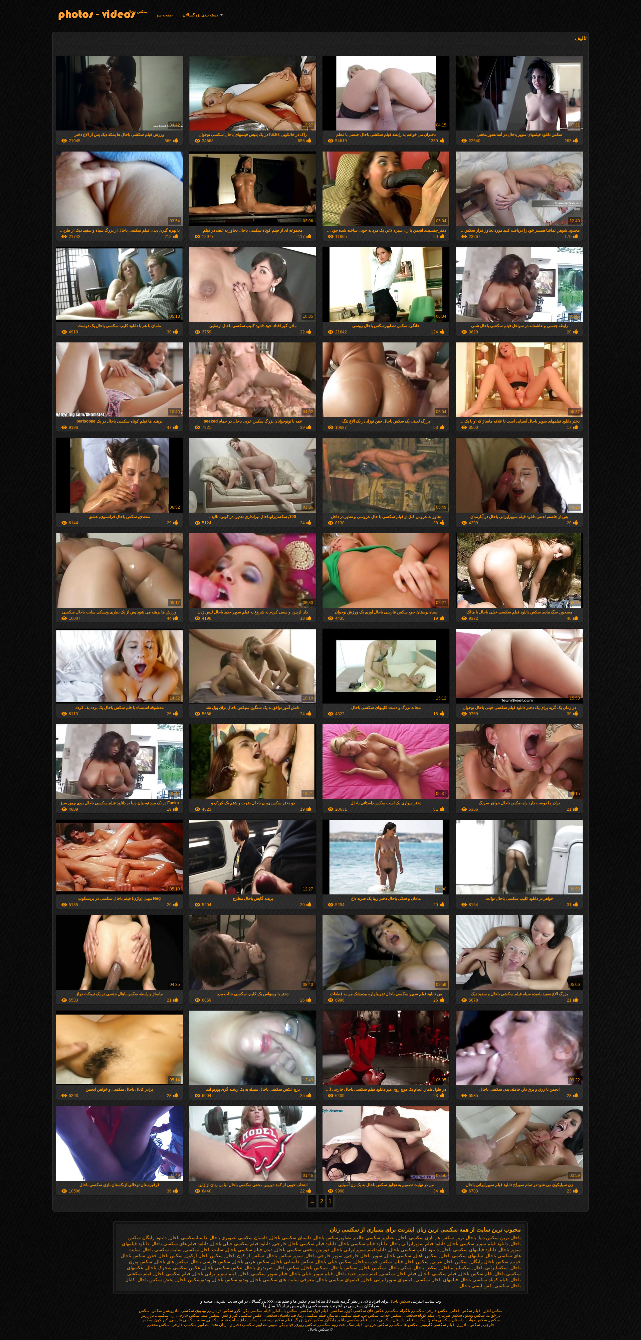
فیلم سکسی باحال (172, 1273)
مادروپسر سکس (165, 1310)
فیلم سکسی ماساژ (344, 1315)
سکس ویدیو (474, 1315)
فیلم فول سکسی (314, 1310)
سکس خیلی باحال (334, 1261)
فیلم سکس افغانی (465, 1310)
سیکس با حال (344, 1267)
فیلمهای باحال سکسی (436, 1279)
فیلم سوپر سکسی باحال (263, 1273)
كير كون (161, 1320)
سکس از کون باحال (244, 1255)
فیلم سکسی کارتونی (437, 1324)
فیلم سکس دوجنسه (275, 1320)
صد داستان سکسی (280, 1315)
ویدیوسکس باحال (193, 1279)
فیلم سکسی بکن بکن (253, 1310)
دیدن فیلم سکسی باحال (249, 1249)
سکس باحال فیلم (412, 1261)
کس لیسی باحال (476, 1285)
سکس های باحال (171, 1261)
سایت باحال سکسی (203, 1249)
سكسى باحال (398, 1255)
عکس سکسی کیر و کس (241, 1315)
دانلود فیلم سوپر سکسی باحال (478, 1243)
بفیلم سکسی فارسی (187, 1320)
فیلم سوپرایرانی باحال (215, 1273)
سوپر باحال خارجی (363, 1255)
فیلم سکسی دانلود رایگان (346, 1320)
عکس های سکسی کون (364, 1310)
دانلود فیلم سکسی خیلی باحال (240, 1243)
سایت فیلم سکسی (223, 1320)
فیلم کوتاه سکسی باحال (484, 1279)
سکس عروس (376, 1324)
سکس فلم (210, 1315)
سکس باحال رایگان (489, 1261)
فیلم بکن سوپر (281, 1324)
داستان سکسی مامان (445, 1320)
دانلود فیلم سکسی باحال (363, 1243)
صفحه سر (164, 15)
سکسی (337, 1310)
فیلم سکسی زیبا (312, 1315)
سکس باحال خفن (165, 1255)
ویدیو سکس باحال (230, 1279)
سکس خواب (476, 1320)
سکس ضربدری (449, 1315)
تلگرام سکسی (398, 1310)
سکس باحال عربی (449, 1261)
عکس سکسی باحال (222, 1267)
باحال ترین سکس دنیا (500, 1237)
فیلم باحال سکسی (398, 1273)
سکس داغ (249, 1320)
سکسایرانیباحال (455, 1267)
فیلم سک (355, 1324)
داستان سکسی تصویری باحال (238, 1237)
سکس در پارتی (220, 1310)
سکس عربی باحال (251, 1261)
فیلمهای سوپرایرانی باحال (387, 1279)
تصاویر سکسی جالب (374, 1237)
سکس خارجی (188, 1315)
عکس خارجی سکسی (430, 1310)
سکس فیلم (415, 1320)
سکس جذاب (391, 1315)
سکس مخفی (159, 1324)
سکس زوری (305, 1324)
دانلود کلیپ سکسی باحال (414, 1249)
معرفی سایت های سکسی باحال (282, 1279)
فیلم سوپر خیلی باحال (311, 1273)
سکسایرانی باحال (490, 1267)
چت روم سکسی (331, 1324)
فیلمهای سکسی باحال (338, 1279)
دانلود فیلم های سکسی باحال (180, 1243)
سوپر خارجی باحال (324, 1255)
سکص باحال (426, 1267)
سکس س (370, 1315)
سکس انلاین (492, 1310)
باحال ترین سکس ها (456, 1237)
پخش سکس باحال (156, 1279)
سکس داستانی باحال (292, 1261)
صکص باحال (287, 1267)
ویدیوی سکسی (193, 1310)
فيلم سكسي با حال (437, 1273)
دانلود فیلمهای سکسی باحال (468, 1249)
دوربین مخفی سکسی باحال (302, 1249)
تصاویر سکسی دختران (247, 1324)
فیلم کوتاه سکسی (419, 1315)
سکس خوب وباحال (373, 1261)
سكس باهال (426, 1255)
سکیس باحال (373, 1267)
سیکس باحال (315, 1267)
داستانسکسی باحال (188, 1237)
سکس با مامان (285, 1310)
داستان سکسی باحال (290, 1237)
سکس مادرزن (468, 1324)
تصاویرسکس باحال (332, 1237)
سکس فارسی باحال (210, 1261)
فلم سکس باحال (475, 1273)
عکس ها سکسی (404, 1324)
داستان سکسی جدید (387, 1320)
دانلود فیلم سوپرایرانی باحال (417, 1243)
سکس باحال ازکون (204, 1255)
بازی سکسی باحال (415, 1237)
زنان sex (218, 1324)
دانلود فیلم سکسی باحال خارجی (304, 1243)
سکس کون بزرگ (308, 1320)
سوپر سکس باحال (285, 1255)
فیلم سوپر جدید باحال (357, 1273)
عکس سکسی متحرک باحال (173, 1267)
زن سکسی (165, 1315)
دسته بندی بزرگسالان (200, 15)
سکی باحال (400, 1267)
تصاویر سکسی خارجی (190, 1324)
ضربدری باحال (259, 1267)
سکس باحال (137, 11)
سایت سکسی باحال (162, 1249)
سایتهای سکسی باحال (461, 1255)
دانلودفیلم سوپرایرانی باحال (359, 1249)
